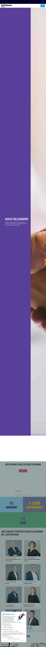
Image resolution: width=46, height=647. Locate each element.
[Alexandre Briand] (13, 550)
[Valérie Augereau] (32, 596)
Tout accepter (22, 640)
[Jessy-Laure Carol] (32, 550)
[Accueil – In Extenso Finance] (6, 5)
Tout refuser (5, 640)
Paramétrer (14, 640)
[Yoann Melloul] (13, 596)
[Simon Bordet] (32, 619)
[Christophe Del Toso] (32, 574)
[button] (43, 1)
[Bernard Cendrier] (13, 574)
